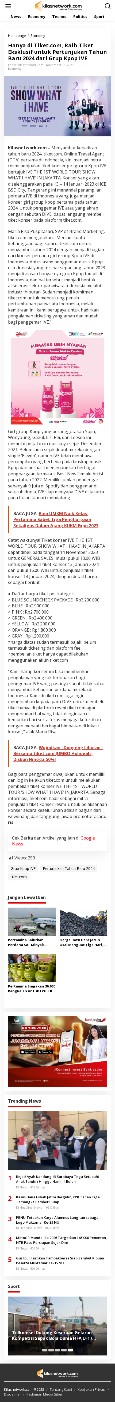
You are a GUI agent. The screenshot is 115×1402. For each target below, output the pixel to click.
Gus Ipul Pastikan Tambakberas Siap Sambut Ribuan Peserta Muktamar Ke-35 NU (60, 1260)
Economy (14, 68)
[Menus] (8, 6)
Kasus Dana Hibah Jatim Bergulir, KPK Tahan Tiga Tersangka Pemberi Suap (58, 1199)
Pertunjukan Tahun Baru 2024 (69, 868)
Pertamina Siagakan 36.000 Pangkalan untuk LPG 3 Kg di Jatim (31, 988)
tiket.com (19, 876)
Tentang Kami (61, 1389)
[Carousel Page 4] (64, 1350)
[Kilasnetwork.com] (58, 5)
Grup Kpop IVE (23, 868)
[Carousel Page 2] (51, 1350)
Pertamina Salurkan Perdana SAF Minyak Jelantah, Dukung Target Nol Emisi (30, 942)
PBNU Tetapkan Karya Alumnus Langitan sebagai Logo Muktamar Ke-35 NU (57, 1220)
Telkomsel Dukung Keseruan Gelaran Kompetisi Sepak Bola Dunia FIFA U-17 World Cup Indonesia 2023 (52, 1335)
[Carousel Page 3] (57, 1350)
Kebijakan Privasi (92, 1389)
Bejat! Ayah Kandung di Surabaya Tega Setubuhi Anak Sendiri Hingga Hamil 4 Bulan (57, 1179)
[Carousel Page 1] (44, 1350)
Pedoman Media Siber (44, 1394)
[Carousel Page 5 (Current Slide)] (70, 1350)
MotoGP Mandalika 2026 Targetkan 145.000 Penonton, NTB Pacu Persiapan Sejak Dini (61, 1240)
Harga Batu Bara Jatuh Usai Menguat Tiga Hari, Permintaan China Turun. (82, 942)
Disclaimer (12, 1394)
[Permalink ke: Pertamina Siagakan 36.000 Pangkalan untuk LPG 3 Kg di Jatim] (32, 967)
